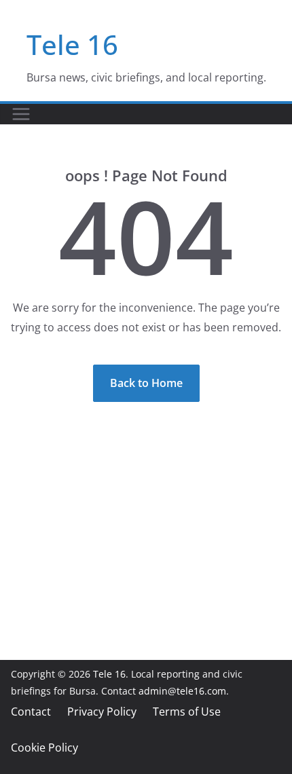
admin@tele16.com (182, 690)
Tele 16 (72, 44)
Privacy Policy (101, 711)
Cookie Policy (44, 747)
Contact (31, 711)
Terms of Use (187, 711)
